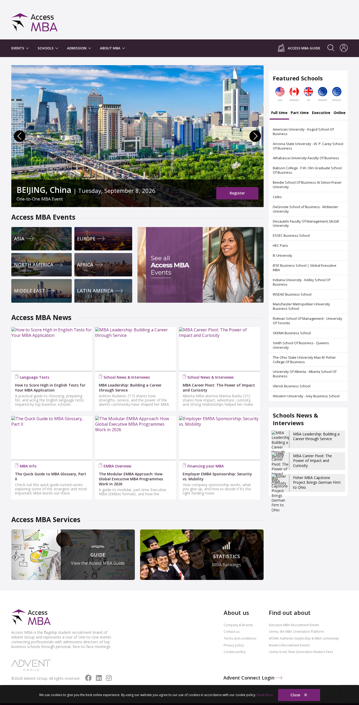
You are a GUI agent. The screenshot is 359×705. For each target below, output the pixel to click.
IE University (282, 255)
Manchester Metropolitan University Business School (301, 306)
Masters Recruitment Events (289, 645)
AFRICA (85, 264)
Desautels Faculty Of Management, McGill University (306, 223)
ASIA (19, 238)
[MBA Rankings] (202, 554)
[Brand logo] (31, 617)
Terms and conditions (240, 638)
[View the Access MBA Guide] (73, 554)
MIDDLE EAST (29, 290)
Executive (321, 113)
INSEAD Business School (292, 294)
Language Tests (34, 377)
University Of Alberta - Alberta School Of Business (304, 373)
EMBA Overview (117, 466)
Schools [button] (46, 48)
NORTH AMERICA (33, 264)
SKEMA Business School (292, 333)
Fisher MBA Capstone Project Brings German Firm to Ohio (317, 482)
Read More (265, 695)
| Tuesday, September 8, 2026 (86, 190)
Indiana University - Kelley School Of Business (301, 282)
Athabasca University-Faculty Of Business (306, 158)
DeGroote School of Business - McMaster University (305, 209)
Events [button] (18, 48)
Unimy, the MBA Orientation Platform (296, 631)
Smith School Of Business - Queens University (301, 345)
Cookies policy (234, 652)
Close (295, 694)
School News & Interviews (127, 377)
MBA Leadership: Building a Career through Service (316, 436)
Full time (279, 113)
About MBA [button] (110, 48)
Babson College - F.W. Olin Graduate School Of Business (307, 170)
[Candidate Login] (344, 48)
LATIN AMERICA (95, 290)
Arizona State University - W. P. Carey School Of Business (308, 146)
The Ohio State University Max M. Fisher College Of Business (304, 359)
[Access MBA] (34, 20)
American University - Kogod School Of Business (303, 131)
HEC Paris (280, 245)
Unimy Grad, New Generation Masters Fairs (301, 652)
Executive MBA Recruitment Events (294, 625)
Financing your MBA (205, 466)
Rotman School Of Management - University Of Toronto (307, 320)
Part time (300, 113)
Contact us (231, 631)
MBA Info (28, 466)
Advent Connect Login (249, 678)
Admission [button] (77, 48)
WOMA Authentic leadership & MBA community (304, 638)
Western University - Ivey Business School (306, 396)
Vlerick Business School (291, 386)
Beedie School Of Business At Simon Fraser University (307, 184)
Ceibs (277, 196)
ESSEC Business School (291, 235)
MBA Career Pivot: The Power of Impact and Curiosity (312, 460)
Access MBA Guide (304, 48)
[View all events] (200, 265)
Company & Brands (238, 625)
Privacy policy (234, 645)
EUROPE (86, 238)
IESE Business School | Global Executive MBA (304, 267)
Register (237, 193)
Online (340, 113)
